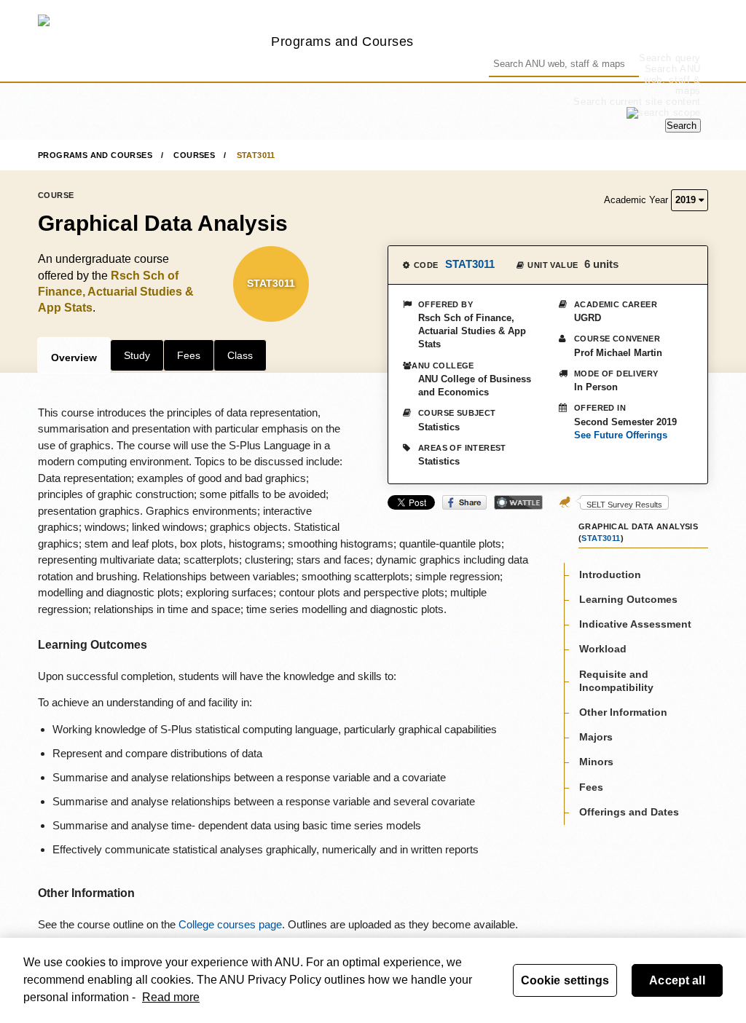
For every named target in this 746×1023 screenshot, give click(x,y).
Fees (188, 355)
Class (240, 355)
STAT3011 (256, 155)
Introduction (610, 574)
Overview (74, 357)
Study (137, 355)
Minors (596, 761)
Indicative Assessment (635, 624)
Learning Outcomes (628, 599)
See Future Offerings (620, 435)
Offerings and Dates (629, 812)
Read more (171, 997)
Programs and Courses (342, 41)
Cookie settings (565, 980)
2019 (687, 199)
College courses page (230, 924)
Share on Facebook (464, 502)
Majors (596, 737)
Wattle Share (518, 502)
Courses (194, 155)
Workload (603, 649)
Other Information (623, 712)
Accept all (677, 980)
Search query (670, 57)
